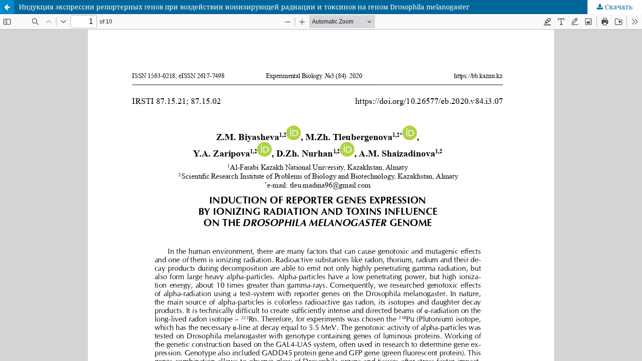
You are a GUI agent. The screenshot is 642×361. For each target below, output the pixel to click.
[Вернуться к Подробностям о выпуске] (7, 7)
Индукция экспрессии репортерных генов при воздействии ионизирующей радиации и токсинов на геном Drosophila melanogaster (244, 6)
